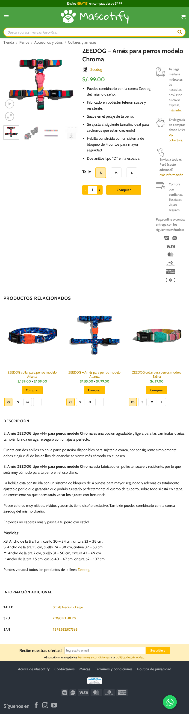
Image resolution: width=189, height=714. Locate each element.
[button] (6, 16)
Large (79, 607)
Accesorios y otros (48, 42)
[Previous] (11, 84)
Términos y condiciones (114, 669)
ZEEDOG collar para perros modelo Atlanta (32, 374)
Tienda (8, 42)
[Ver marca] (85, 69)
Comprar (124, 190)
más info (175, 110)
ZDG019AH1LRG (64, 618)
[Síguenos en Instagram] (45, 705)
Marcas (84, 669)
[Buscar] (180, 32)
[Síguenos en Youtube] (54, 705)
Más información (171, 175)
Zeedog (96, 69)
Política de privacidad (154, 669)
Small (57, 607)
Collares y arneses (82, 42)
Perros (24, 42)
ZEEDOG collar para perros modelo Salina (156, 374)
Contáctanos (64, 669)
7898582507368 (65, 629)
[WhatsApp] (170, 702)
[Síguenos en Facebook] (36, 705)
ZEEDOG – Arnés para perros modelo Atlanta (94, 374)
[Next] (71, 84)
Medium (68, 607)
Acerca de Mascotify (34, 669)
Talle (86, 172)
